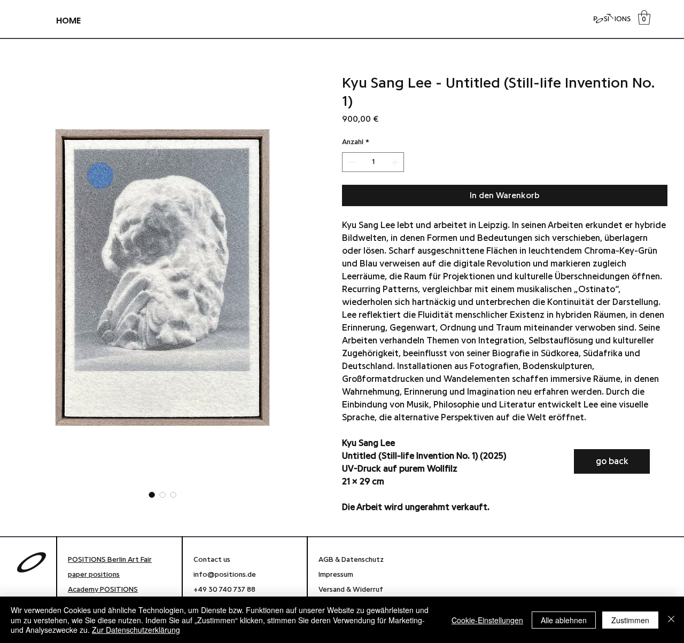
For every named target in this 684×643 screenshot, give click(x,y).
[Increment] (395, 162)
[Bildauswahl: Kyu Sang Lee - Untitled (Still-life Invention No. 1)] (151, 494)
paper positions (94, 574)
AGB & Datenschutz (351, 559)
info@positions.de (224, 574)
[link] (644, 17)
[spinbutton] (373, 162)
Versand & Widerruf (351, 589)
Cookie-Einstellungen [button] (487, 620)
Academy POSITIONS (103, 589)
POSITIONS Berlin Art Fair (110, 559)
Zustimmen (630, 620)
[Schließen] (671, 619)
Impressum (337, 574)
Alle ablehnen (564, 620)
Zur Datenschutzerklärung (136, 629)
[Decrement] (350, 162)
